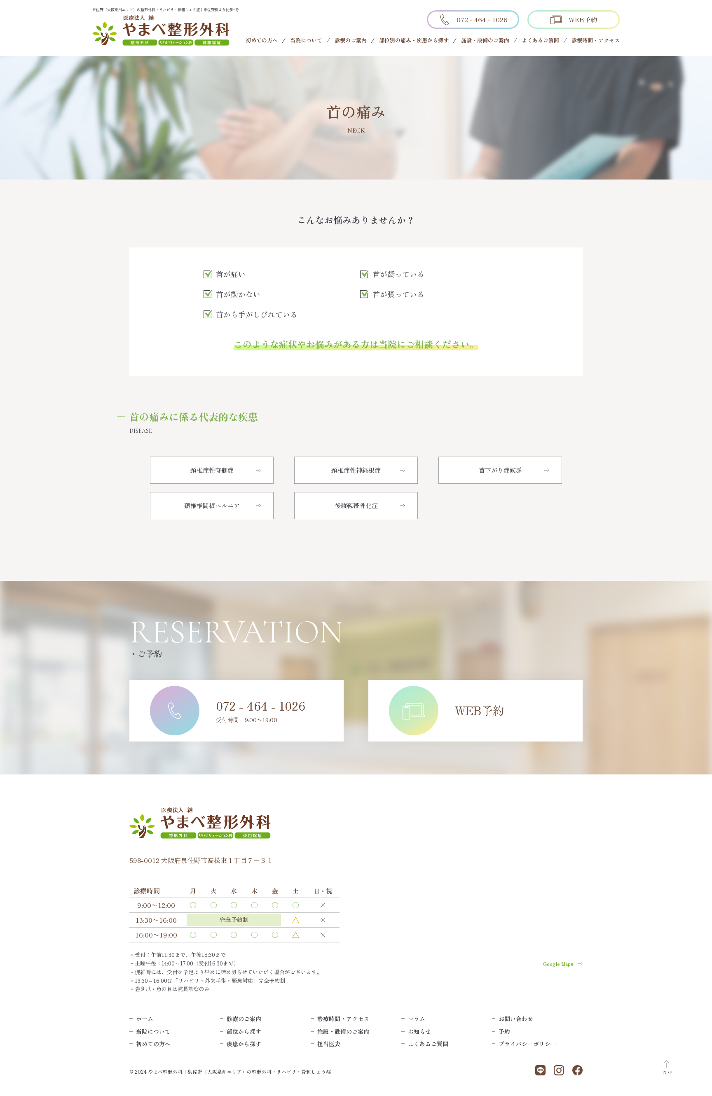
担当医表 (328, 1044)
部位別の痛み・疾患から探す (414, 40)
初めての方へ (262, 40)
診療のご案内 (351, 40)
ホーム (144, 1018)
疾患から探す (244, 1044)
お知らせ (419, 1031)
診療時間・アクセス (595, 40)
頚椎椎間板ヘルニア (212, 505)
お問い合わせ (516, 1018)
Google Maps (558, 963)
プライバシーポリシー (527, 1044)
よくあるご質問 (540, 40)
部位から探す (244, 1031)
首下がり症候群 (500, 470)
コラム (416, 1018)
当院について (306, 40)
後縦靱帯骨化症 (356, 505)
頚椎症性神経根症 (356, 470)
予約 (504, 1031)
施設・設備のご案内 (485, 40)
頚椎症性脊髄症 (212, 470)
